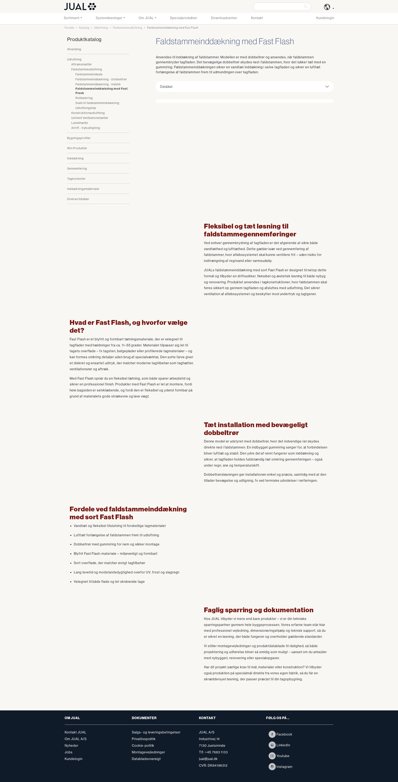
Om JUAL (146, 18)
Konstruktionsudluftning (88, 113)
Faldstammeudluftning (127, 27)
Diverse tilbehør (78, 199)
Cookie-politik (143, 745)
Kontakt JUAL (75, 732)
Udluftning (101, 27)
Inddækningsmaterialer (83, 189)
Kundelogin (325, 18)
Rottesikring (84, 98)
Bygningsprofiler (79, 138)
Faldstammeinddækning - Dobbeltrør (101, 79)
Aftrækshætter (81, 64)
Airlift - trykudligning (85, 128)
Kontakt (257, 18)
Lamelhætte (79, 123)
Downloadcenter (224, 18)
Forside (69, 27)
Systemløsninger (109, 18)
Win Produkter (77, 148)
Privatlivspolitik (144, 739)
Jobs (69, 752)
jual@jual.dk (208, 759)
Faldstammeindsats (89, 74)
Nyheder (71, 745)
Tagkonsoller (76, 179)
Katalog (84, 27)
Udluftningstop (85, 108)
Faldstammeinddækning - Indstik (98, 84)
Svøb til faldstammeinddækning (97, 103)
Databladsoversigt (146, 759)
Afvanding (74, 49)
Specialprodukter (183, 18)
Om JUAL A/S (76, 739)
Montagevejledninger (148, 752)
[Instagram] (272, 766)
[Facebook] (272, 734)
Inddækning (75, 158)
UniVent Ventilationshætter (89, 118)
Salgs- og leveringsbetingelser (156, 732)
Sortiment (72, 18)
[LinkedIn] (272, 745)
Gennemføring (77, 168)
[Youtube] (272, 756)
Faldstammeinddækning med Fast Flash (101, 91)
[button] (329, 8)
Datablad (166, 86)
